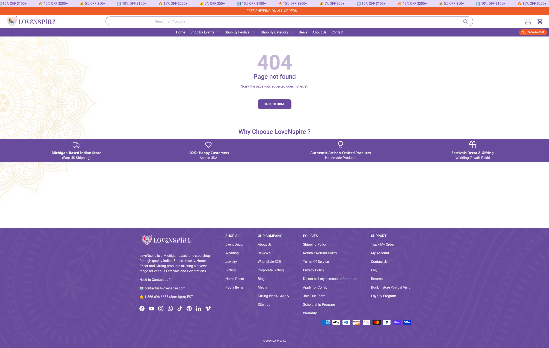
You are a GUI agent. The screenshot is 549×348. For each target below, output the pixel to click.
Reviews (264, 253)
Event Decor (234, 244)
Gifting (230, 270)
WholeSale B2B (269, 262)
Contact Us (379, 262)
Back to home (274, 104)
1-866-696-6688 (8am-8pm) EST (169, 297)
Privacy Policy (313, 270)
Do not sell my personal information (330, 279)
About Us (319, 32)
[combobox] (289, 21)
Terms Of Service (316, 262)
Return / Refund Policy (320, 253)
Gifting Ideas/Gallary (273, 296)
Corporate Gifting (271, 270)
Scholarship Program (319, 305)
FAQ (374, 270)
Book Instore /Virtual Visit (390, 287)
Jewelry (231, 262)
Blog (261, 279)
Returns (377, 279)
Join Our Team (314, 296)
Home (180, 32)
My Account (380, 253)
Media (262, 287)
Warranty (310, 313)
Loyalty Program (383, 296)
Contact (337, 32)
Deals (303, 32)
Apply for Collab (315, 287)
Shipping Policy (315, 244)
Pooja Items (234, 287)
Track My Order (382, 244)
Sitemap (264, 305)
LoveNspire (278, 340)
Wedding (232, 253)
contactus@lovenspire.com (165, 288)
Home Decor (234, 279)
